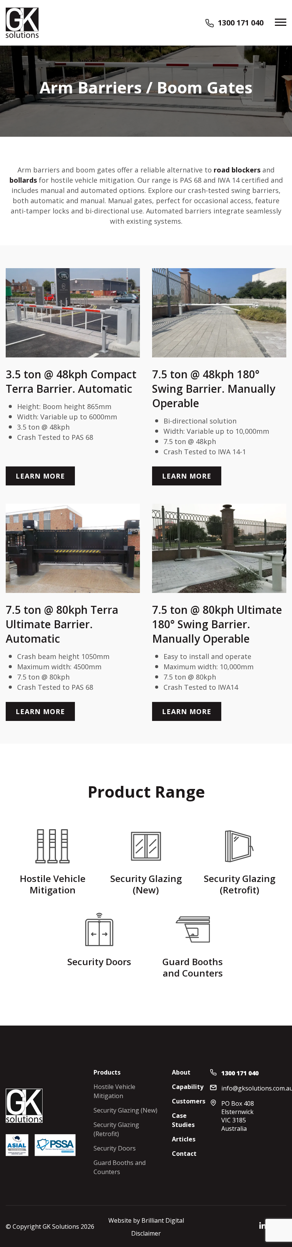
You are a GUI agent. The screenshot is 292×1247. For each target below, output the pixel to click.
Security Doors (115, 1148)
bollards (23, 180)
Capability (187, 1087)
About (181, 1072)
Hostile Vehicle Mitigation (114, 1091)
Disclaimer (146, 1233)
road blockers (237, 169)
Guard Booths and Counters (120, 1167)
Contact (184, 1153)
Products (107, 1072)
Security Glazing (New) (125, 1110)
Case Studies (183, 1120)
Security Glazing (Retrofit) (116, 1129)
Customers (188, 1101)
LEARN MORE (40, 475)
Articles (183, 1139)
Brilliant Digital (162, 1220)
